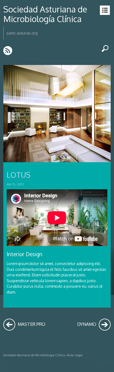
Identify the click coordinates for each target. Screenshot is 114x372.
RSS (8, 50)
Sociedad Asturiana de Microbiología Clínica (45, 14)
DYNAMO (87, 324)
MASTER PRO (31, 324)
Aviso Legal (75, 355)
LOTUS (18, 174)
